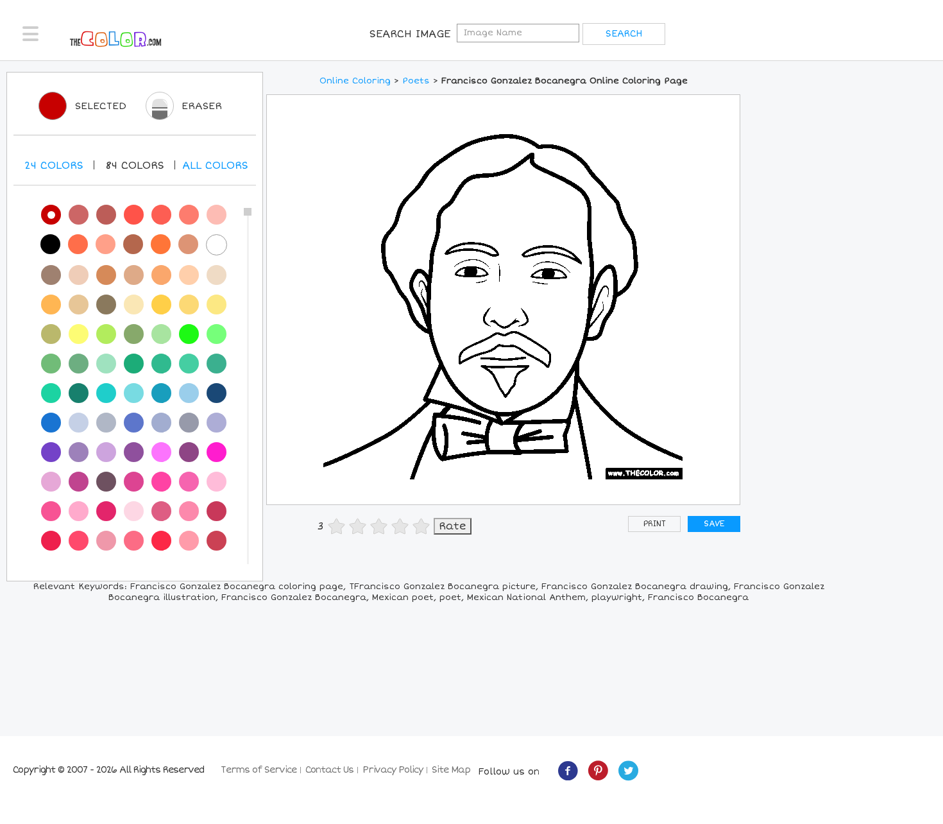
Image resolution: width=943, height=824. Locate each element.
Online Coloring (355, 81)
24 (53, 165)
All (215, 165)
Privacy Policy (392, 769)
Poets (416, 81)
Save (714, 524)
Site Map (451, 769)
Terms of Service (258, 769)
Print (654, 524)
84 (134, 165)
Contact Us (329, 769)
